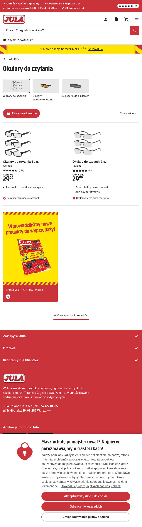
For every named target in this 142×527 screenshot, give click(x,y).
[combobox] (71, 30)
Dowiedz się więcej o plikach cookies (85, 486)
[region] (71, 480)
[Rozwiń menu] (136, 19)
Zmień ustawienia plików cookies (86, 516)
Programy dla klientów (20, 360)
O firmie (9, 348)
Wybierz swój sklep (20, 40)
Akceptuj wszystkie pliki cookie (86, 496)
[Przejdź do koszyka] (126, 19)
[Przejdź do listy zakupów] (116, 19)
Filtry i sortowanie (24, 113)
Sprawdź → (95, 49)
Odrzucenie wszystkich (86, 506)
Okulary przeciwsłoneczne (43, 97)
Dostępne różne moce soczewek (23, 198)
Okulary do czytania (14, 95)
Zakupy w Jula (14, 336)
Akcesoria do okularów (75, 95)
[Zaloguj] (105, 19)
